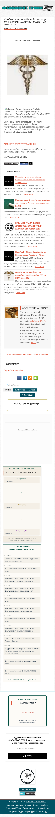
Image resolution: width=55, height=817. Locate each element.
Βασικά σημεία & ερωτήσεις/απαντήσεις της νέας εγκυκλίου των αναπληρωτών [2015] (33, 203)
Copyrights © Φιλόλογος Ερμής (27, 722)
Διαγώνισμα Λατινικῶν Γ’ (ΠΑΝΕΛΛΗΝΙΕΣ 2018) (20, 600)
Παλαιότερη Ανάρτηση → (41, 354)
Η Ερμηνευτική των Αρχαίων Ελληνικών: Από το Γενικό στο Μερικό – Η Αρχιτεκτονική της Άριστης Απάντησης (21, 651)
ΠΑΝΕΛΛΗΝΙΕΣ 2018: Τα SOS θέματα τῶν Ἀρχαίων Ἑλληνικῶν (20, 639)
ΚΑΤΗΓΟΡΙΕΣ (20, 390)
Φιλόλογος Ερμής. (38, 321)
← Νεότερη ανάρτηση (13, 354)
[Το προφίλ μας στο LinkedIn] (25, 378)
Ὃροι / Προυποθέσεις (26, 808)
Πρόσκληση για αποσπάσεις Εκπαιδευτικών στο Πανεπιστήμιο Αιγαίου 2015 (30, 180)
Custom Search (32, 805)
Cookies (44, 805)
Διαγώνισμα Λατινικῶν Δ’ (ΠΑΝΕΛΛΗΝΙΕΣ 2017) (20, 672)
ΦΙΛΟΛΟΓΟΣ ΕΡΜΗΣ (36, 802)
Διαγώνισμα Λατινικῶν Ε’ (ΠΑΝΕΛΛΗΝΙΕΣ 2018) (20, 619)
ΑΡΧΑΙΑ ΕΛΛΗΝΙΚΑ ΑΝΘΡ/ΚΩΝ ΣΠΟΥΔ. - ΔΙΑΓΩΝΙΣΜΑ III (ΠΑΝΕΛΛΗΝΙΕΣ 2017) (20, 610)
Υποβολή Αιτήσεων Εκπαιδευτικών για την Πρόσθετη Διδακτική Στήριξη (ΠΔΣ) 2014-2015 (25, 22)
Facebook (24, 163)
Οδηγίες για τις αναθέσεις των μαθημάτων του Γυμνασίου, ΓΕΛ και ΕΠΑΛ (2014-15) (30, 275)
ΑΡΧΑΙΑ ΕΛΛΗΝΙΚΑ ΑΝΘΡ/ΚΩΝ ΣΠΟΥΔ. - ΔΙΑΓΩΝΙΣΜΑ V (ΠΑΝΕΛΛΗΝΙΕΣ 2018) (20, 629)
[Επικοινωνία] (36, 378)
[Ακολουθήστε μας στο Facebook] (19, 378)
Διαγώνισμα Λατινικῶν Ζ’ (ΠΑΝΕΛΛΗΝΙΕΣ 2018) (20, 662)
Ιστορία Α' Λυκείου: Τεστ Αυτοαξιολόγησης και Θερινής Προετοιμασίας (21, 560)
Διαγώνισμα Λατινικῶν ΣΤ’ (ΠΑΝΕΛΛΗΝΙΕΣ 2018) (21, 570)
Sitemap (10, 805)
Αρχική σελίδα (26, 354)
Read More (28, 194)
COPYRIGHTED (27, 789)
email (33, 343)
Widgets (19, 805)
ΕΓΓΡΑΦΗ (27, 756)
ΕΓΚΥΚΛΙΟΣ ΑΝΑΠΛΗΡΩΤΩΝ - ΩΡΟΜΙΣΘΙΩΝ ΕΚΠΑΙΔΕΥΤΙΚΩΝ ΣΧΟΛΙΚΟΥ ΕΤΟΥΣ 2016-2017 (28, 226)
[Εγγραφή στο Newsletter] (30, 378)
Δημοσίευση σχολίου (13, 370)
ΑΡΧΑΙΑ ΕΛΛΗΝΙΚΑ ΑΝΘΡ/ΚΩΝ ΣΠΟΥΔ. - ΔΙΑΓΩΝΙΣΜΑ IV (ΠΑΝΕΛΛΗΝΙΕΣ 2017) (20, 590)
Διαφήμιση (27, 811)
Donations (10, 808)
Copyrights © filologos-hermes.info (21, 540)
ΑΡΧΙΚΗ (8, 390)
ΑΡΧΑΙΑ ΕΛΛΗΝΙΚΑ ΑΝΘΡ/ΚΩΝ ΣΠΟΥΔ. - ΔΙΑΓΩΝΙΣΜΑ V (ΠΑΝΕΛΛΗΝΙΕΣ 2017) (20, 579)
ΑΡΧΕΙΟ (32, 390)
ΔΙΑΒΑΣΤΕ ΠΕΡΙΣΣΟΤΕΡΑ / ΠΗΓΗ (20, 144)
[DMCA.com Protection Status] (11, 163)
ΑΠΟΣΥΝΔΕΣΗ (27, 395)
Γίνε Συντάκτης (40, 811)
